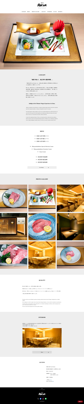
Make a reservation (50, 381)
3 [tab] (41, 68)
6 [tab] (45, 68)
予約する (80, 401)
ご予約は (49, 379)
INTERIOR (49, 11)
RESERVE (60, 11)
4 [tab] (42, 68)
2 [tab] (39, 68)
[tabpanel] (42, 41)
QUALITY (44, 11)
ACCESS (55, 11)
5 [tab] (44, 68)
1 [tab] (38, 68)
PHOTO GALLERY (35, 11)
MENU (28, 11)
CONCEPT (24, 11)
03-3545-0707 (51, 371)
